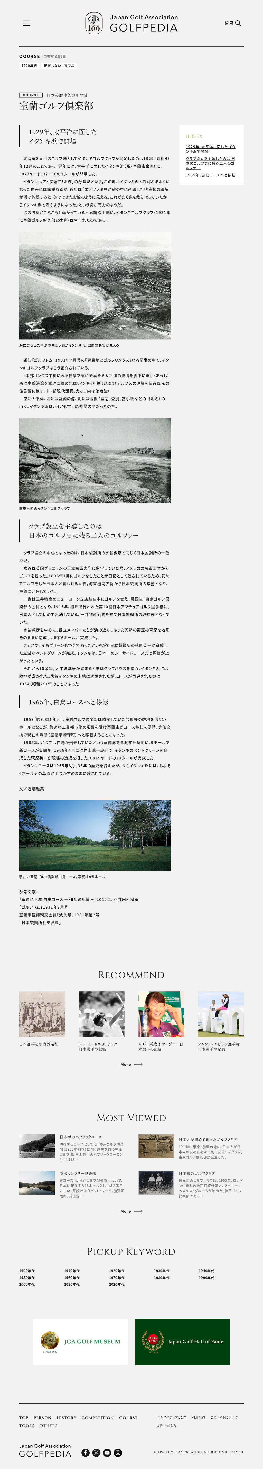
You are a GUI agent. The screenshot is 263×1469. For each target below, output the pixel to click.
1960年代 (72, 1277)
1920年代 (29, 65)
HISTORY (67, 1418)
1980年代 (162, 1277)
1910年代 (72, 1270)
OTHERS (49, 1426)
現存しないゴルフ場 (59, 65)
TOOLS (26, 1426)
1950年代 (27, 1277)
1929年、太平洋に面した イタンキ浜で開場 (211, 149)
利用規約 (198, 1417)
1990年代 (206, 1277)
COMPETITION (98, 1418)
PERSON (43, 1418)
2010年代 (72, 1284)
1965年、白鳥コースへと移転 (210, 175)
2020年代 (117, 1284)
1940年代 (206, 1270)
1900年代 (27, 1270)
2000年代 (27, 1284)
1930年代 (162, 1270)
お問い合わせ (167, 1425)
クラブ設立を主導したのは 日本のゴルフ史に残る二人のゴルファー (210, 163)
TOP (24, 1418)
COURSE (128, 1418)
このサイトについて (224, 1417)
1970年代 (117, 1277)
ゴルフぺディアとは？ (171, 1417)
